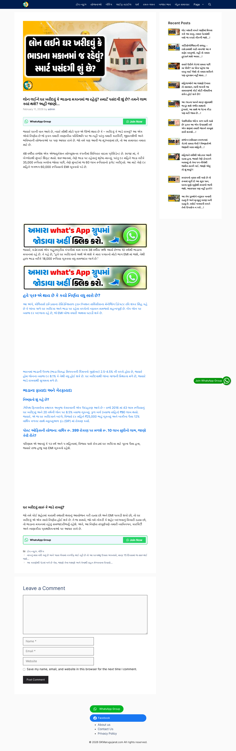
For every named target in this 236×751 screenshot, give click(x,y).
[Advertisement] (85, 198)
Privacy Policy (107, 733)
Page (197, 4)
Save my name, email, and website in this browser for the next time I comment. (82, 669)
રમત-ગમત (149, 4)
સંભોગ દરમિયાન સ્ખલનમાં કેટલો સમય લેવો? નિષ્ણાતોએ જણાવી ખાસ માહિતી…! (196, 143)
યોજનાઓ (96, 4)
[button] (209, 4)
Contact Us (105, 729)
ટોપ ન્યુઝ (81, 4)
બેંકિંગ (109, 4)
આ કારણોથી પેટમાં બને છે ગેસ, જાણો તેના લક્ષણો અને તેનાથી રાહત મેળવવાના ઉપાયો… (70, 562)
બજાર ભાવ (165, 4)
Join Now (136, 121)
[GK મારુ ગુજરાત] (25, 4)
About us (104, 724)
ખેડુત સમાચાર (182, 4)
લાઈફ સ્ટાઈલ (123, 4)
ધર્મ (137, 4)
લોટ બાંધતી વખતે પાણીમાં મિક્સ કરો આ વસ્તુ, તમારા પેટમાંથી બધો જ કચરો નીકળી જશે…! (197, 34)
